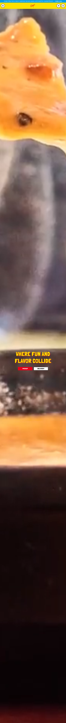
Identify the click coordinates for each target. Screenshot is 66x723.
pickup (25, 368)
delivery (40, 368)
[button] (63, 5)
